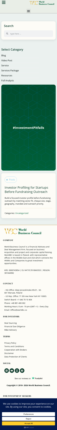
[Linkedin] (6, 370)
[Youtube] (12, 370)
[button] (28, 11)
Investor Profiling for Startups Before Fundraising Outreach (26, 189)
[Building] (17, 370)
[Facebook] (22, 370)
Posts (12, 179)
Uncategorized (21, 213)
